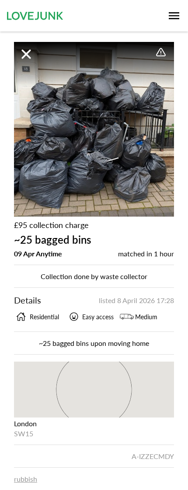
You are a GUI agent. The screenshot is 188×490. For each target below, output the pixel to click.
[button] (94, 129)
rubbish (25, 479)
